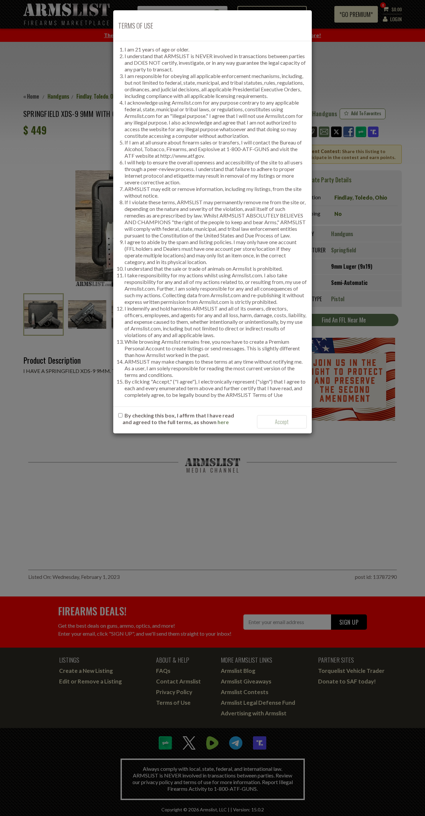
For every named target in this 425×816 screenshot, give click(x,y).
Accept (282, 422)
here (223, 422)
